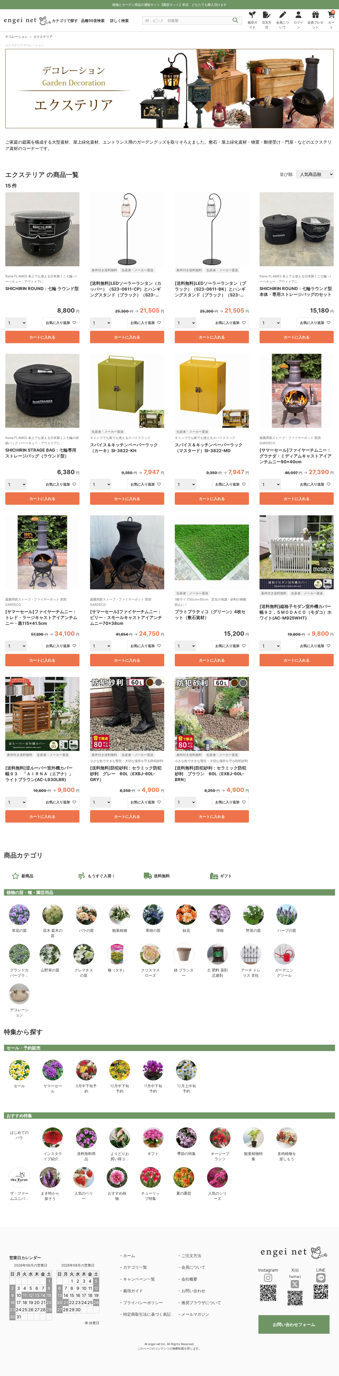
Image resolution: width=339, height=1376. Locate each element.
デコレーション (16, 37)
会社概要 (189, 1279)
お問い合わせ (193, 1290)
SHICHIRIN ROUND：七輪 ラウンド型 (42, 288)
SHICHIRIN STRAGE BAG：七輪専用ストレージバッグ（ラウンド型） (40, 452)
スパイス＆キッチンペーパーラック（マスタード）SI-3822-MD (209, 447)
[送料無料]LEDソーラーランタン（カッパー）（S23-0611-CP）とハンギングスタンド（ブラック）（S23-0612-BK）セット (125, 290)
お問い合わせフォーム (294, 1324)
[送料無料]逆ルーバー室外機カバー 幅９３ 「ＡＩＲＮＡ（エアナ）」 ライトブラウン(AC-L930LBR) (41, 773)
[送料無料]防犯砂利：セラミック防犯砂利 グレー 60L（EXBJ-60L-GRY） (126, 773)
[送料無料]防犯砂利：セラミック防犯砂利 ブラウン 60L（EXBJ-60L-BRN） (210, 773)
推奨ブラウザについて (201, 1302)
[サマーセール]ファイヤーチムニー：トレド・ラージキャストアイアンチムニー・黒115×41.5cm (41, 617)
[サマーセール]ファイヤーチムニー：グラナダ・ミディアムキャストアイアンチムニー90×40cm (296, 455)
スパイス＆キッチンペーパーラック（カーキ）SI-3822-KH (124, 447)
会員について (193, 1267)
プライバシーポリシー (143, 1302)
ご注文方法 (191, 1255)
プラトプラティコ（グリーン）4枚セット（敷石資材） (210, 614)
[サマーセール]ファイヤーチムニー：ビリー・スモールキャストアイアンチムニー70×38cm (126, 617)
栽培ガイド (133, 1290)
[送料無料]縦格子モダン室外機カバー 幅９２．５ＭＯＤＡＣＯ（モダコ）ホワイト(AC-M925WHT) (297, 612)
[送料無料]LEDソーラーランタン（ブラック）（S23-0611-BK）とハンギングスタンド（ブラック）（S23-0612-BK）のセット (210, 290)
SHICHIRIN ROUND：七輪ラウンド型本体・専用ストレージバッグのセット (296, 291)
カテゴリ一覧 (135, 1267)
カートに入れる (42, 337)
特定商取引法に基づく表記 (147, 1314)
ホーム (129, 1255)
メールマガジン (195, 1314)
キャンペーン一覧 (139, 1279)
